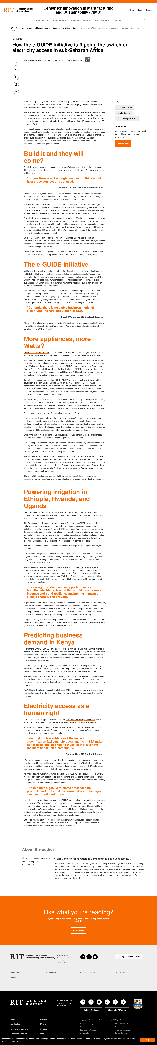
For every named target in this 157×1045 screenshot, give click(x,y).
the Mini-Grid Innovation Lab (71, 379)
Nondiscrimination (121, 1027)
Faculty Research (124, 113)
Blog (132, 10)
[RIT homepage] (19, 10)
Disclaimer (84, 1027)
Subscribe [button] (78, 930)
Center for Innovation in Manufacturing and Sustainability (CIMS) (78, 10)
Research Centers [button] (79, 20)
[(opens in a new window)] (82, 956)
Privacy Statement (121, 1033)
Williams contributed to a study (37, 352)
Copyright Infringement (123, 1030)
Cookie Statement (129, 1038)
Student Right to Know (123, 1024)
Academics (15, 1024)
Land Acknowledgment (88, 1024)
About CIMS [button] (40, 20)
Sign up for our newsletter (129, 957)
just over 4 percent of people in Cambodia (42, 121)
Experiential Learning (19, 1029)
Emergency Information (88, 1030)
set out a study (37, 532)
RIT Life (43, 1024)
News (139, 10)
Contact (117, 20)
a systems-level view (41, 537)
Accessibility (84, 1033)
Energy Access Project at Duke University (42, 369)
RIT (11, 28)
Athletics (43, 1029)
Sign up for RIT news (117, 1010)
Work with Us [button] (101, 20)
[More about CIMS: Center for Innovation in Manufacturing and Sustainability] (36, 861)
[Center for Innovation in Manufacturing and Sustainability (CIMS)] (32, 956)
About (13, 1019)
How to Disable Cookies (12, 1041)
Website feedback (91, 1010)
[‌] (57, 60)
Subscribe (123, 143)
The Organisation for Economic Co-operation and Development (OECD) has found (59, 523)
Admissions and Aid (18, 1033)
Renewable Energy (124, 107)
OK (147, 1040)
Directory (149, 10)
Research (43, 1019)
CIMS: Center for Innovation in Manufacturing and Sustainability (91, 858)
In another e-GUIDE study (35, 648)
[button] (144, 20)
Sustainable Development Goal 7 (80, 719)
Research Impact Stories (127, 118)
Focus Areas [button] (58, 20)
